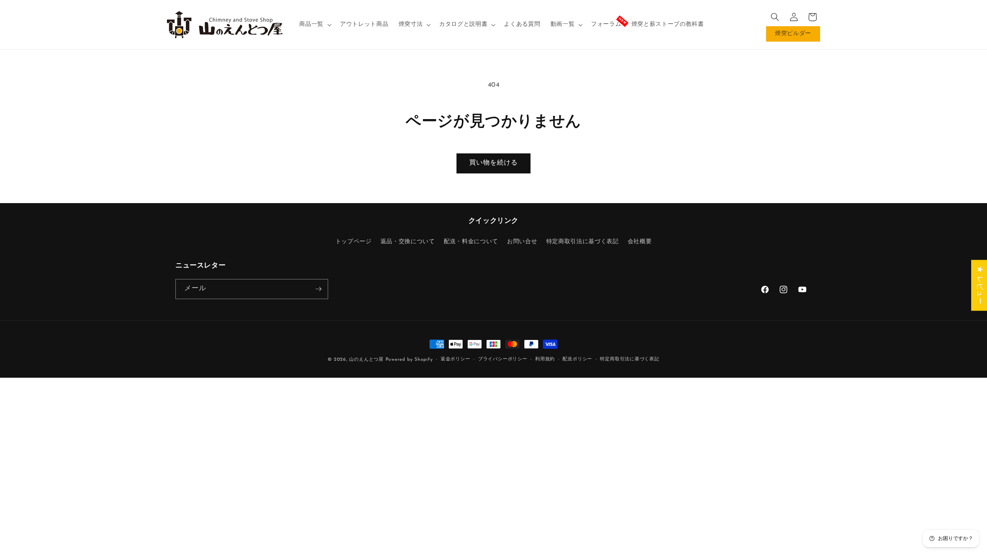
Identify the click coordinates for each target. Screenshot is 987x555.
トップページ (353, 242)
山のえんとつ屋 (366, 359)
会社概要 (640, 242)
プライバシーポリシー (502, 359)
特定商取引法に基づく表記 (582, 242)
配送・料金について (471, 242)
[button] (314, 25)
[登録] (318, 289)
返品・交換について (408, 242)
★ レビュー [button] (979, 285)
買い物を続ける (493, 163)
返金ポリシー (455, 359)
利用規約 (545, 359)
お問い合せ (522, 242)
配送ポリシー (577, 359)
